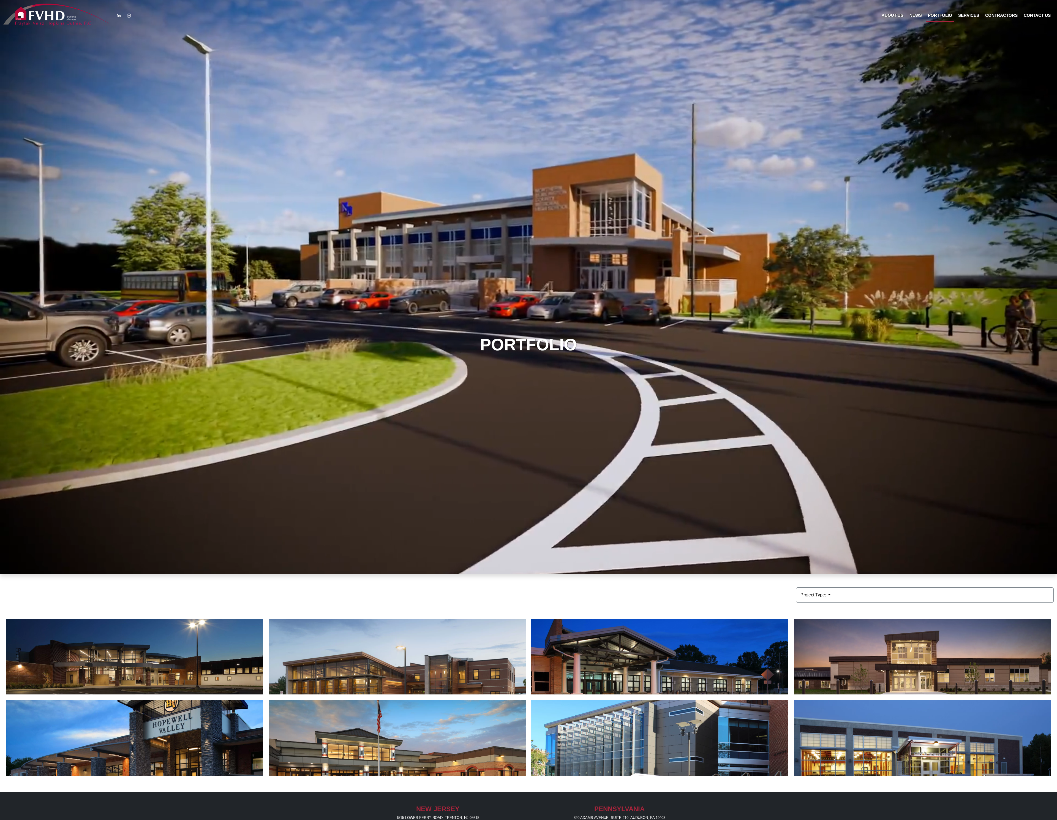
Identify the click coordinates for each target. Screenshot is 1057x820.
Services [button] (968, 15)
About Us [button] (892, 15)
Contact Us (1037, 15)
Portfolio (940, 15)
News (915, 15)
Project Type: (813, 595)
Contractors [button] (1001, 15)
